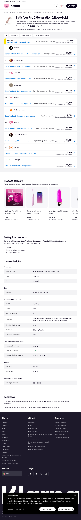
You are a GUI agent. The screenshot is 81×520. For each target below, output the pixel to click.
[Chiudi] (75, 495)
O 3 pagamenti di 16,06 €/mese (63, 67)
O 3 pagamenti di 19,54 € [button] (56, 219)
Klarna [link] (6, 12)
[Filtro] (6, 35)
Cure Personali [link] (36, 12)
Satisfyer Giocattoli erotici (15, 250)
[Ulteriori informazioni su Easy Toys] (6, 73)
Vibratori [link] (59, 12)
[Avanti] (74, 203)
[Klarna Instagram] (46, 473)
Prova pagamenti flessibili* (53, 29)
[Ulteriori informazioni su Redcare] (6, 98)
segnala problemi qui (53, 407)
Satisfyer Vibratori (13, 252)
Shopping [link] (13, 12)
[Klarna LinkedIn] (35, 473)
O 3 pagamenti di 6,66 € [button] (11, 219)
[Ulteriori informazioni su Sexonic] (6, 123)
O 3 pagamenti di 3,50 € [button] (33, 219)
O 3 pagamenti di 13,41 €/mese (63, 92)
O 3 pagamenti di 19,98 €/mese (63, 142)
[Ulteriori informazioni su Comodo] (6, 147)
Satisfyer (36, 276)
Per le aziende (21, 1)
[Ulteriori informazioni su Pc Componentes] (6, 110)
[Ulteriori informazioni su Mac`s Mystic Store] (6, 135)
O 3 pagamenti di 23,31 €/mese (63, 166)
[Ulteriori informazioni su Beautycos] (6, 85)
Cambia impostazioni (15, 509)
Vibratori (36, 281)
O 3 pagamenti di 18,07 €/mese (63, 129)
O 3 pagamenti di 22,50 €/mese (63, 154)
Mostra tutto (54, 184)
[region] (40, 503)
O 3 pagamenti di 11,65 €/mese (64, 42)
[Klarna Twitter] (41, 473)
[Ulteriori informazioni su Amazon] (6, 48)
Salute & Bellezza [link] (24, 12)
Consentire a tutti (66, 509)
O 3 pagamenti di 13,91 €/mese (63, 117)
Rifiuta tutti (47, 509)
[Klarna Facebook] (30, 473)
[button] (62, 6)
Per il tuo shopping (9, 1)
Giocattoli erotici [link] (48, 12)
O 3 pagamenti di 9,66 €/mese (64, 54)
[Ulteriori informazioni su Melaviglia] (6, 160)
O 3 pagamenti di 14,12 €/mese (63, 104)
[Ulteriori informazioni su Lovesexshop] (6, 60)
